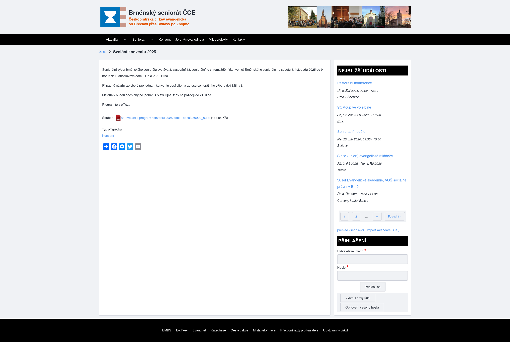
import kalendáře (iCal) (383, 230)
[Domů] (112, 17)
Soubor (107, 117)
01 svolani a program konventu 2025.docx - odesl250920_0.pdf (165, 117)
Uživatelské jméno (350, 251)
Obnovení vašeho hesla (362, 307)
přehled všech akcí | (351, 230)
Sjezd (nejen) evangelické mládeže (365, 155)
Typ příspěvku (112, 129)
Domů (102, 52)
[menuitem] (101, 39)
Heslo (341, 267)
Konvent (108, 135)
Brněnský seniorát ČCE (162, 12)
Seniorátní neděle (351, 131)
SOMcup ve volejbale (354, 107)
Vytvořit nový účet (357, 297)
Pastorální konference (354, 82)
